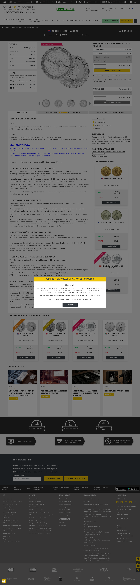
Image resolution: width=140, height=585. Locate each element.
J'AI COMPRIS (70, 304)
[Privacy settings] (4, 581)
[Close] (103, 279)
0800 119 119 (95, 296)
